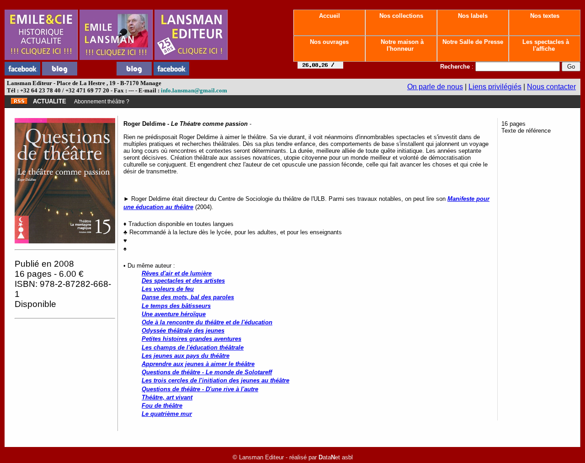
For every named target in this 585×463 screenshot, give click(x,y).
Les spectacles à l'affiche (545, 45)
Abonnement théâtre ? (101, 101)
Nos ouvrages (329, 41)
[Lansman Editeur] (191, 57)
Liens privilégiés (494, 87)
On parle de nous (435, 87)
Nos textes (544, 15)
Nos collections (401, 15)
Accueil (329, 15)
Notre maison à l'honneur (401, 45)
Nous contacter (551, 87)
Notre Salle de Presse (473, 41)
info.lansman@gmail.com (194, 90)
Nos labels (472, 15)
